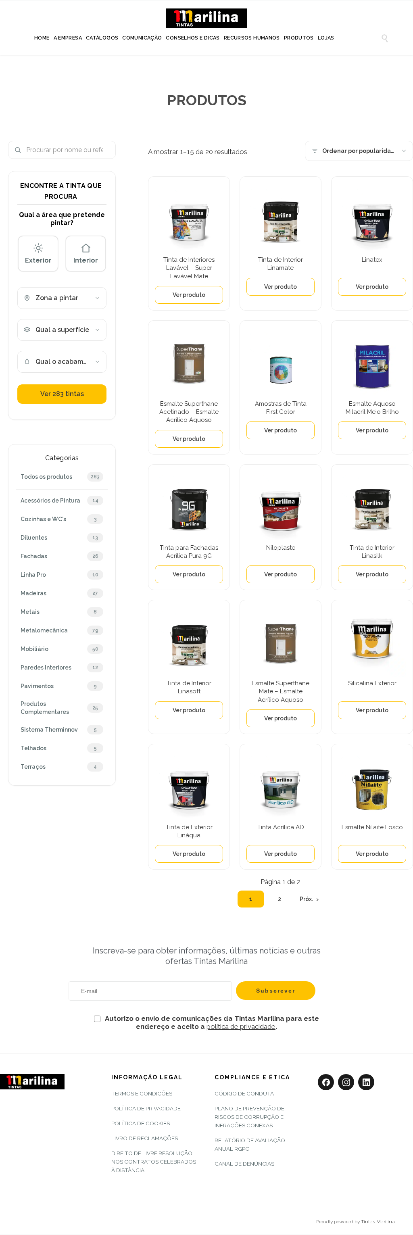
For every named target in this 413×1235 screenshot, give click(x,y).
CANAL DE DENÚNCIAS (244, 1163)
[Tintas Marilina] (206, 18)
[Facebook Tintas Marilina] (326, 1082)
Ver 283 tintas (62, 394)
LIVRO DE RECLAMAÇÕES (144, 1138)
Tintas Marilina (378, 1222)
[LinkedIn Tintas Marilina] (366, 1082)
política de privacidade (240, 1026)
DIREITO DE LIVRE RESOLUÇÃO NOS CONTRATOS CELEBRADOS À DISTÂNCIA (153, 1161)
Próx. (306, 899)
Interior (85, 260)
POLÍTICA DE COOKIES (140, 1123)
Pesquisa (106, 150)
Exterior (38, 260)
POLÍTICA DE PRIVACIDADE (146, 1108)
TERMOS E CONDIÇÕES (141, 1093)
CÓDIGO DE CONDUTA (244, 1093)
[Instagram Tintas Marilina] (346, 1082)
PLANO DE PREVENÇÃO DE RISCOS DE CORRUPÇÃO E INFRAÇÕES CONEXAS (249, 1117)
